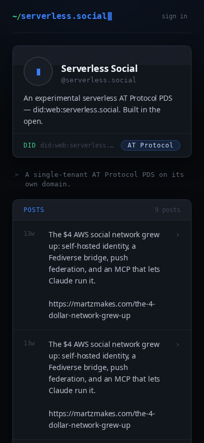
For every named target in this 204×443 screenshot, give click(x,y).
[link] (102, 108)
